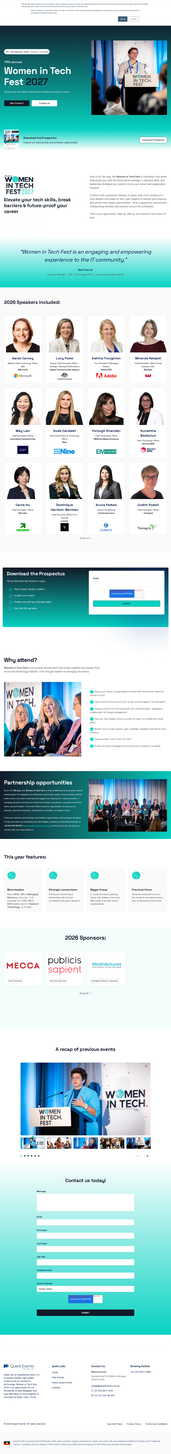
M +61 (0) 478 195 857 (103, 1395)
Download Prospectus (153, 140)
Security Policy (114, 1424)
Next (147, 1156)
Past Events (58, 1377)
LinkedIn (56, 1387)
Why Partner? (17, 103)
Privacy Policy (134, 1424)
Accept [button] (122, 19)
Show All (85, 538)
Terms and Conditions (156, 1424)
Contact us (44, 103)
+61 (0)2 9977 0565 (141, 1372)
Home (55, 1372)
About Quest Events (62, 1382)
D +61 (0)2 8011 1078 (102, 1390)
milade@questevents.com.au (38, 826)
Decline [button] (134, 19)
